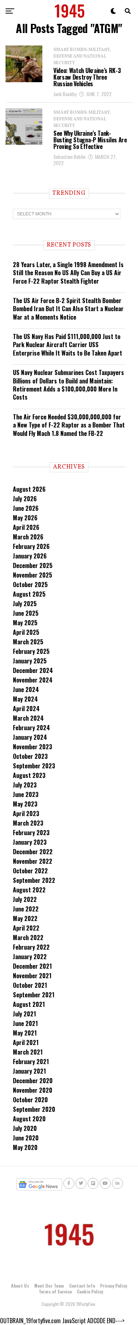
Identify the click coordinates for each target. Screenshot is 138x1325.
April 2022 (26, 928)
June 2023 (26, 794)
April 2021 (26, 1042)
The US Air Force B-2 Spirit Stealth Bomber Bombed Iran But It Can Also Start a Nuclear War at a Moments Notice (68, 308)
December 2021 (32, 966)
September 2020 (34, 1109)
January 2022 (30, 956)
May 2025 (25, 622)
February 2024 (31, 727)
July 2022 (25, 899)
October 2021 (30, 985)
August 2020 (29, 1118)
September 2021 (33, 994)
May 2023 (25, 804)
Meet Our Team (49, 1285)
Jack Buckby (65, 94)
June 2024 (26, 689)
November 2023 (32, 746)
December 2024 (33, 670)
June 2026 (26, 508)
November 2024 (33, 680)
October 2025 (30, 584)
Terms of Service (55, 1291)
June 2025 (26, 613)
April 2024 (26, 708)
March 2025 (28, 641)
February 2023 (31, 832)
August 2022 (29, 889)
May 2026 (25, 517)
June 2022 (26, 908)
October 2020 (30, 1099)
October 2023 (30, 756)
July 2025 (25, 603)
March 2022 (28, 937)
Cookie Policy (90, 1291)
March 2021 (28, 1052)
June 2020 (26, 1137)
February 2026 (31, 546)
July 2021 (24, 1013)
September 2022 (34, 880)
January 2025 (30, 660)
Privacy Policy (113, 1285)
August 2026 (29, 489)
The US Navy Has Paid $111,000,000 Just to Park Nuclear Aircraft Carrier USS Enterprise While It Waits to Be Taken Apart (67, 344)
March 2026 (28, 536)
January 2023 (30, 842)
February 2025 (31, 651)
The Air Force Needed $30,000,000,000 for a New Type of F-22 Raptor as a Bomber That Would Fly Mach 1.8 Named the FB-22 (69, 425)
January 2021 (29, 1071)
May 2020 (25, 1147)
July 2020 (25, 1128)
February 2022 (31, 947)
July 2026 (25, 498)
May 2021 (25, 1033)
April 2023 (26, 813)
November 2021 (32, 975)
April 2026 (26, 527)
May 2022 (25, 918)
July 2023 (25, 784)
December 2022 (33, 851)
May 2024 (25, 699)
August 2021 (29, 1004)
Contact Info (82, 1285)
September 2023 (34, 765)
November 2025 (32, 575)
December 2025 (33, 565)
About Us (20, 1285)
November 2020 (32, 1090)
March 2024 (28, 718)
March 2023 (28, 823)
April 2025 (26, 632)
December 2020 (33, 1080)
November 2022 (32, 861)
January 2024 (30, 737)
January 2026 (30, 556)
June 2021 (25, 1023)
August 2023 (29, 775)
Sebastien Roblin (69, 156)
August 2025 (29, 594)
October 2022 (30, 870)
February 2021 (31, 1061)
